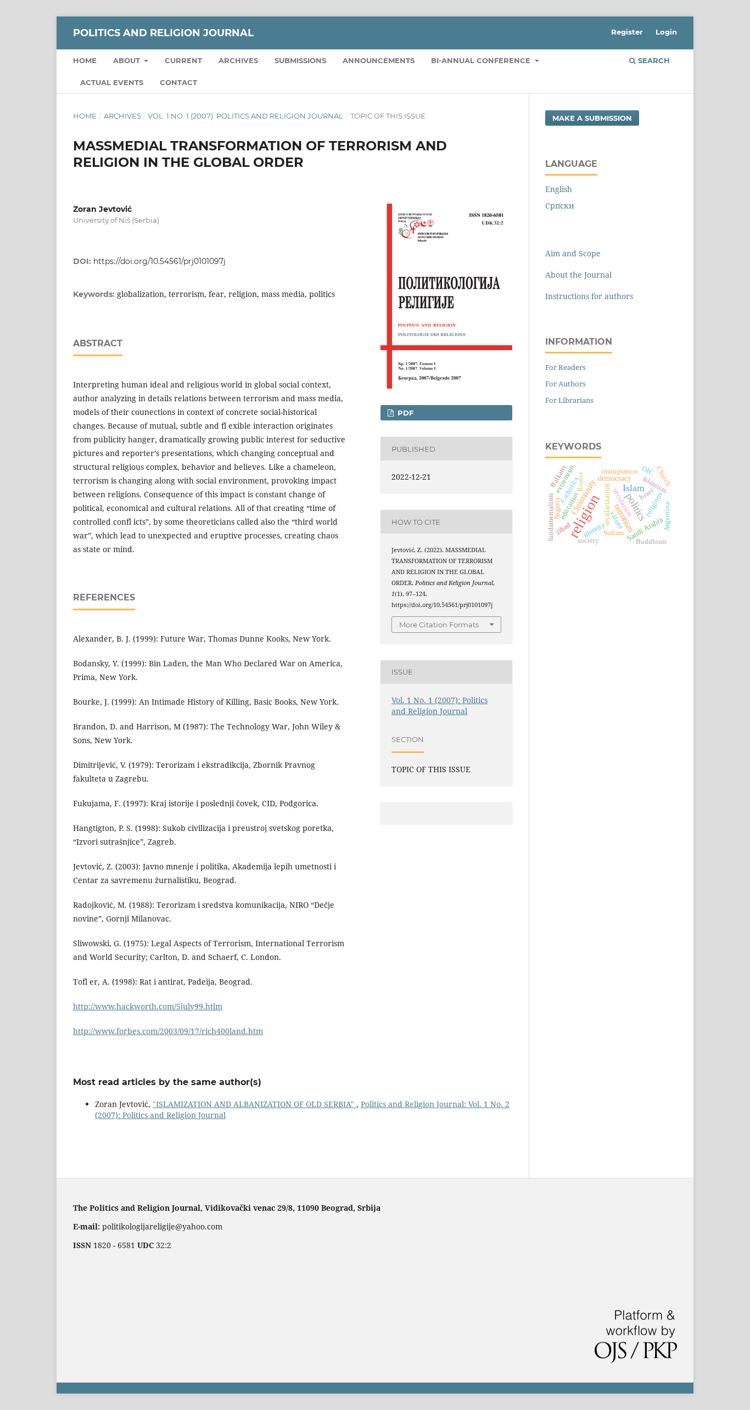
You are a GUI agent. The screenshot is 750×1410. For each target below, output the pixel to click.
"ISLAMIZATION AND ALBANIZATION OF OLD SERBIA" (254, 1104)
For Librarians (569, 400)
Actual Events (111, 82)
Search (653, 60)
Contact (178, 82)
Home (85, 60)
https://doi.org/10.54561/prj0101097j (159, 261)
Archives (238, 60)
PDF (404, 412)
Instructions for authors (589, 296)
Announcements (379, 60)
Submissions (300, 60)
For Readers (565, 367)
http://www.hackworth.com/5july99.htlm (147, 1006)
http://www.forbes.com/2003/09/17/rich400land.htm (168, 1031)
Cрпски (559, 205)
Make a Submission (592, 118)
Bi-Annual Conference (482, 60)
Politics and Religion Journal (163, 33)
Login (666, 31)
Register (627, 31)
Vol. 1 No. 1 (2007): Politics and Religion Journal (245, 115)
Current (183, 60)
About (127, 60)
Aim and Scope (573, 253)
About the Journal (578, 274)
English (558, 189)
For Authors (565, 384)
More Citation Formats (439, 624)
